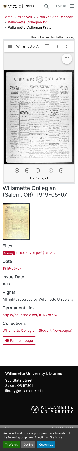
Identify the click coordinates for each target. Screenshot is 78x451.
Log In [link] (61, 6)
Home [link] (7, 17)
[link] (39, 252)
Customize (46, 444)
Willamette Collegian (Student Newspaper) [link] (29, 22)
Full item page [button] (21, 340)
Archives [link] (25, 17)
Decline (28, 444)
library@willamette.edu (24, 391)
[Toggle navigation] (72, 6)
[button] (23, 6)
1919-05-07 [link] (12, 268)
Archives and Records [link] (55, 17)
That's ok (11, 444)
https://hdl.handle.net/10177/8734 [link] (30, 315)
